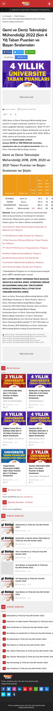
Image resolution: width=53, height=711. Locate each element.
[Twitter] (9, 689)
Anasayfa (8, 16)
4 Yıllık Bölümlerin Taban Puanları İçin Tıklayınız (22, 235)
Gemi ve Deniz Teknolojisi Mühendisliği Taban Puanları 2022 (23, 342)
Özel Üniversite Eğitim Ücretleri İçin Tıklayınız (22, 267)
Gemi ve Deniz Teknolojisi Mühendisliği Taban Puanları (21, 340)
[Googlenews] (41, 689)
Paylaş (8, 52)
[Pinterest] (30, 689)
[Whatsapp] (36, 689)
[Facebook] (3, 689)
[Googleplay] (3, 694)
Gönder (32, 52)
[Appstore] (47, 689)
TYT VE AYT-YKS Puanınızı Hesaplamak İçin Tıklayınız (25, 248)
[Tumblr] (14, 694)
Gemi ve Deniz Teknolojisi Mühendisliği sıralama (18, 338)
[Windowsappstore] (9, 694)
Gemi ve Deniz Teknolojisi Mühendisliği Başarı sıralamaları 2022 (24, 336)
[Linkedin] (20, 689)
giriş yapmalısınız (26, 497)
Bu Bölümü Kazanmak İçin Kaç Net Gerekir (20, 258)
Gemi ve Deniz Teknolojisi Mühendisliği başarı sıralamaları (25, 335)
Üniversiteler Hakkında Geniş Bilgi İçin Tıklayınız (23, 262)
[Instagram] (14, 689)
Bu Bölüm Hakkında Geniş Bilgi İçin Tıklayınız (21, 253)
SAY (33, 208)
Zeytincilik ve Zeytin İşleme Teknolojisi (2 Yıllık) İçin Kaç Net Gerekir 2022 (32, 10)
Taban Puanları (19, 16)
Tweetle (20, 52)
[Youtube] (25, 689)
